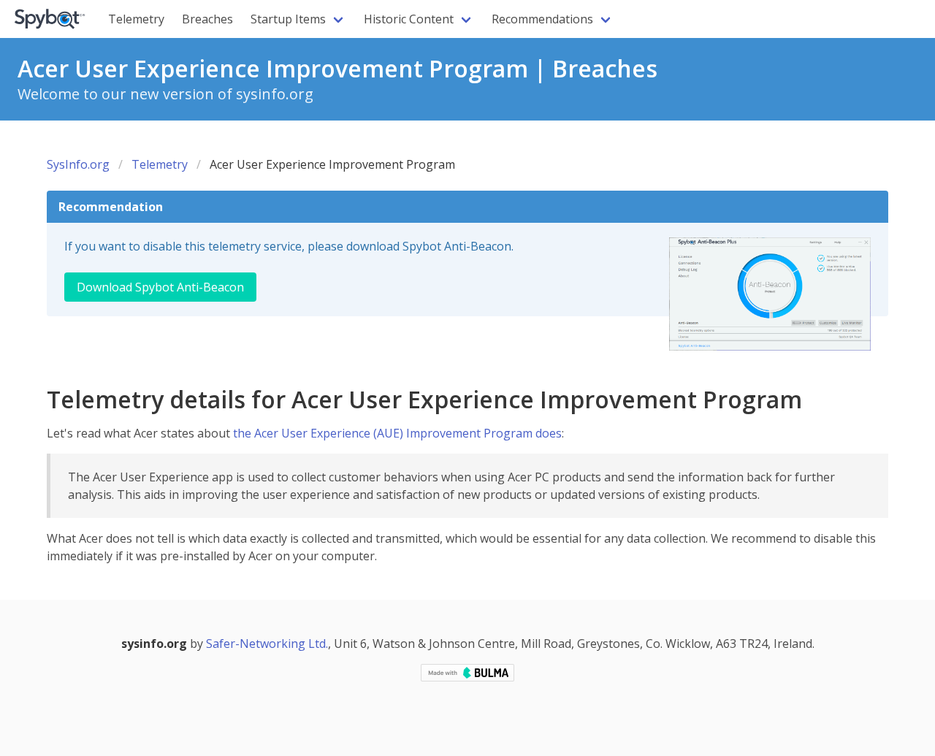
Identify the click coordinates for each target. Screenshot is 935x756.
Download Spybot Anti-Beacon (160, 287)
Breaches (207, 19)
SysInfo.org (78, 164)
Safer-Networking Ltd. (267, 643)
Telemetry (136, 19)
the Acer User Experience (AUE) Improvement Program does (397, 433)
